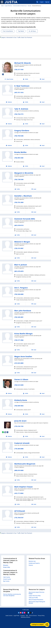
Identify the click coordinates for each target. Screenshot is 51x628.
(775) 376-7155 (18, 426)
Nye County (6, 581)
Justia (2, 5)
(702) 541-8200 (18, 385)
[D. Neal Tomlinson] (7, 90)
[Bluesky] (28, 612)
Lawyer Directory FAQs (35, 595)
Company (22, 615)
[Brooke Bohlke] (7, 156)
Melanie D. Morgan (22, 242)
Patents (31, 565)
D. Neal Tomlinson (21, 86)
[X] (30, 612)
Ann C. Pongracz (21, 288)
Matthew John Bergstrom (24, 464)
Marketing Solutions (25, 617)
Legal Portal (16, 615)
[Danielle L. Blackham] (7, 200)
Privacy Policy (41, 615)
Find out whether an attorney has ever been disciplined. (12, 594)
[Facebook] (22, 612)
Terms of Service (33, 615)
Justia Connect (8, 615)
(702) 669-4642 (18, 406)
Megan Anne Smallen (23, 356)
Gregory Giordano (21, 130)
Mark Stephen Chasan (23, 487)
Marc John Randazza (22, 310)
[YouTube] (21, 612)
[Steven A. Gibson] (7, 383)
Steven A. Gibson (21, 379)
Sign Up (47, 2)
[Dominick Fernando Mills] (7, 223)
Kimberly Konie (20, 400)
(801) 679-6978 (18, 271)
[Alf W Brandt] (7, 515)
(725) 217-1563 (18, 69)
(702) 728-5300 (18, 179)
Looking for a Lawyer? (38, 624)
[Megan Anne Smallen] (7, 360)
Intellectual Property (34, 563)
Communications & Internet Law (20, 5)
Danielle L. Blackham (23, 196)
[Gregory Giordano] (7, 134)
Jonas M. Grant (20, 421)
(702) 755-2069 (18, 202)
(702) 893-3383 (18, 158)
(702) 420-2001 (18, 317)
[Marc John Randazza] (7, 314)
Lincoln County (7, 579)
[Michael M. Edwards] (7, 67)
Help (27, 615)
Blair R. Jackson (20, 265)
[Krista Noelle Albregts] (7, 337)
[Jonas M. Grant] (7, 425)
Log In (41, 2)
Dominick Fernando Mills (24, 219)
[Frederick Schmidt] (7, 447)
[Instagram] (24, 612)
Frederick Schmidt (21, 443)
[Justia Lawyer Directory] (11, 2)
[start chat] (47, 624)
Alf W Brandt (19, 511)
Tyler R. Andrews (21, 109)
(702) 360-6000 (18, 294)
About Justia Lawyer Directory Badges (36, 592)
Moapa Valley (6, 567)
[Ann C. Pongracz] (7, 292)
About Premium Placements (36, 599)
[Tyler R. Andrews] (7, 113)
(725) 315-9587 (18, 248)
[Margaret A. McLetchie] (7, 177)
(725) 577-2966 (18, 340)
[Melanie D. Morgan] (7, 246)
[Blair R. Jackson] (7, 269)
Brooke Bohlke (20, 152)
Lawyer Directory (8, 5)
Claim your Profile (33, 597)
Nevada (29, 5)
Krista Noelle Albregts (23, 333)
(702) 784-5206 (18, 136)
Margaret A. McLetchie (23, 173)
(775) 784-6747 (18, 518)
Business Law (32, 561)
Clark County (6, 577)
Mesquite (5, 565)
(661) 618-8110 (18, 225)
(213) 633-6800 (18, 363)
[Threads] (26, 612)
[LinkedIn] (19, 612)
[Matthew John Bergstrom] (7, 468)
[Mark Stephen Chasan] (7, 491)
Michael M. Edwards (22, 63)
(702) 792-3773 (18, 114)
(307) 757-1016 (18, 92)
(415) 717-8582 (18, 493)
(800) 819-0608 (18, 470)
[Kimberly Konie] (7, 404)
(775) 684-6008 (18, 449)
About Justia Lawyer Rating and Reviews (37, 602)
